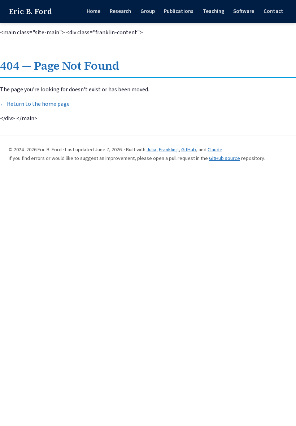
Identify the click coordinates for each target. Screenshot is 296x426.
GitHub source (224, 158)
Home (93, 11)
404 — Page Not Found (59, 66)
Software (243, 11)
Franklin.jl (169, 149)
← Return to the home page (35, 104)
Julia (151, 149)
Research (120, 11)
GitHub (188, 149)
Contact (273, 11)
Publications (178, 11)
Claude (215, 149)
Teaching (213, 11)
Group (147, 11)
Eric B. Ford (30, 11)
